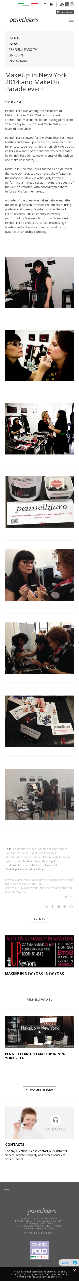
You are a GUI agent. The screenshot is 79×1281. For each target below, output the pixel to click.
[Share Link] (71, 906)
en (51, 4)
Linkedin (16, 55)
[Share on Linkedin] (46, 906)
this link (57, 1276)
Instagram (18, 61)
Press (13, 44)
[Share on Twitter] (58, 906)
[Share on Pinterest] (65, 906)
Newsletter (67, 12)
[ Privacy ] (29, 1232)
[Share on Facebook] (52, 906)
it (44, 4)
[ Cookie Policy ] (45, 1232)
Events (14, 38)
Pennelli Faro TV (23, 50)
